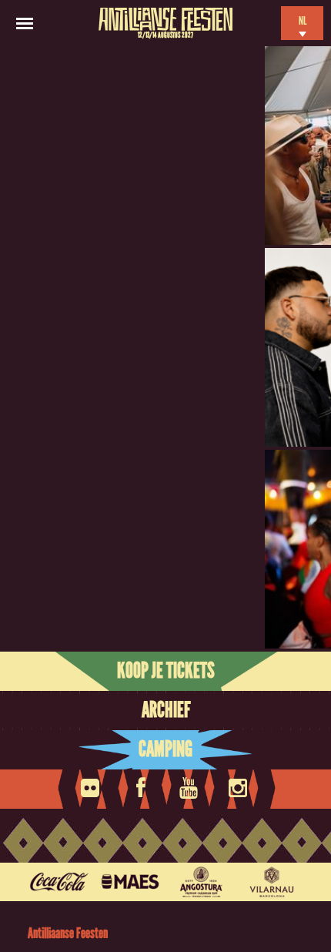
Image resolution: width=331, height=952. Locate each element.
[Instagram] (239, 783)
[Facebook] (141, 783)
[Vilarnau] (272, 882)
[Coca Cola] (59, 882)
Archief (166, 710)
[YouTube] (190, 783)
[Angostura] (201, 882)
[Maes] (130, 882)
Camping (165, 749)
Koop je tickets (166, 671)
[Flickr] (92, 783)
